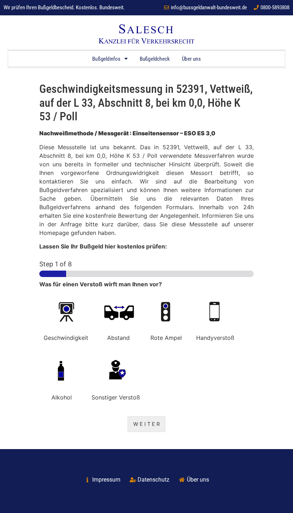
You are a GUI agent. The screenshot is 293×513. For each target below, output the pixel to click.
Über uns (191, 59)
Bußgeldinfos (106, 59)
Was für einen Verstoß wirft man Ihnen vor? (100, 284)
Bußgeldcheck (155, 59)
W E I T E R (146, 424)
